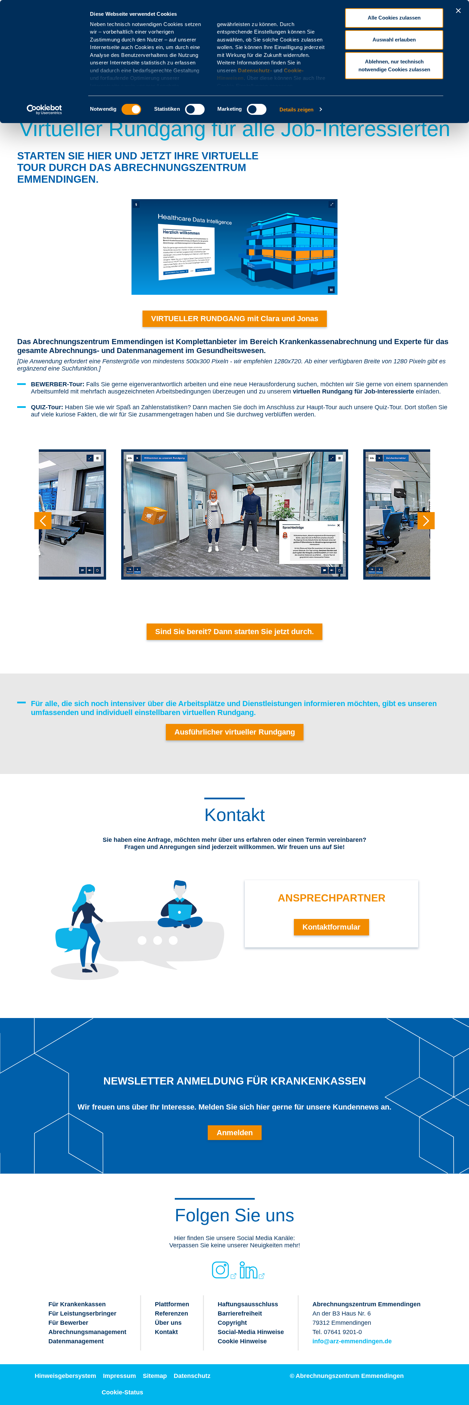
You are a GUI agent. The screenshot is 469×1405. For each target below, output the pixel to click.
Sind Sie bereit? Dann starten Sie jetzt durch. (234, 631)
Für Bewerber (68, 1322)
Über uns (168, 1322)
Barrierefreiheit (240, 1313)
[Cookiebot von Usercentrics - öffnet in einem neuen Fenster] (44, 110)
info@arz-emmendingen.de (352, 1341)
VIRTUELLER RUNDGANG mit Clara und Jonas (234, 318)
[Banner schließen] (458, 10)
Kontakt (166, 1332)
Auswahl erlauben (394, 40)
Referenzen (171, 1313)
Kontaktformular (331, 927)
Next (426, 520)
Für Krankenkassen (77, 1304)
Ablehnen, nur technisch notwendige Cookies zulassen (394, 65)
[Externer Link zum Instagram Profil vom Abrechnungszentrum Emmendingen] (220, 1270)
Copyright (232, 1322)
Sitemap (155, 1375)
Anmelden (235, 1132)
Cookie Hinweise (242, 1341)
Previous (43, 520)
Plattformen (172, 1304)
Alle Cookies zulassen (394, 18)
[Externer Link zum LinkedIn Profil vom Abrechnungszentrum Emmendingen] (249, 1270)
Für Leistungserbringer (82, 1313)
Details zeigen (296, 109)
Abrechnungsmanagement (87, 1332)
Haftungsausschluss (248, 1304)
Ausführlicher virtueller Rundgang (234, 732)
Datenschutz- (255, 70)
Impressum (119, 1375)
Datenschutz (192, 1375)
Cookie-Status (122, 1392)
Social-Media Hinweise (251, 1332)
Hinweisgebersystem (65, 1375)
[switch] (195, 109)
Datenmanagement (76, 1341)
